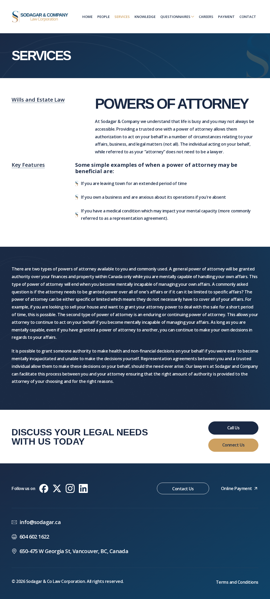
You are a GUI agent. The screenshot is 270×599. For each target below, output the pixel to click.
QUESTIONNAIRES (175, 16)
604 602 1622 (34, 536)
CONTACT (247, 16)
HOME (87, 16)
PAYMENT (226, 16)
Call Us (233, 428)
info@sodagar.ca (40, 522)
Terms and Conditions (237, 582)
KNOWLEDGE (145, 16)
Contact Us (183, 489)
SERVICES (122, 16)
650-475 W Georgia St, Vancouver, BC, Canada (74, 551)
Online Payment (236, 488)
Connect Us (233, 445)
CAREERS (206, 16)
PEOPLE (103, 16)
